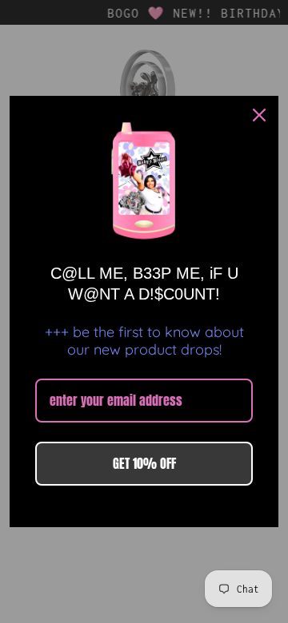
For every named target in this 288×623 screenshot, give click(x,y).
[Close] (259, 115)
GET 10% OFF (144, 463)
